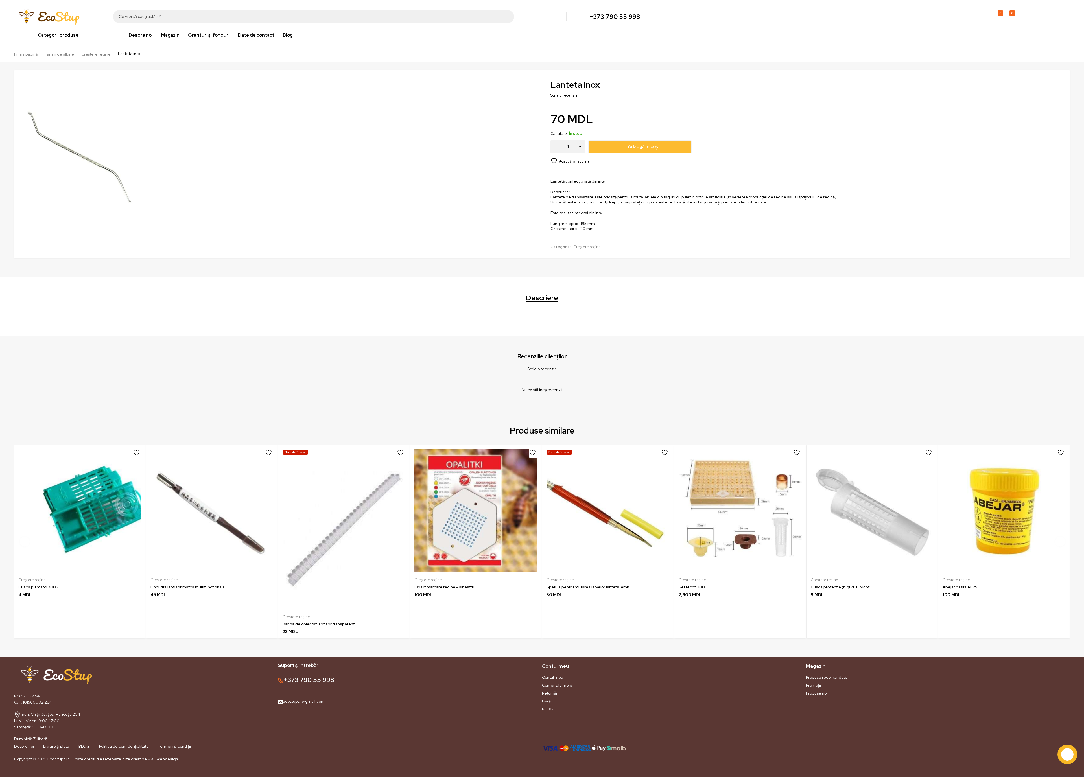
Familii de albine (59, 54)
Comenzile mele (557, 685)
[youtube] (37, 772)
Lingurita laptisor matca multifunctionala (187, 587)
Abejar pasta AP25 (960, 587)
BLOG (547, 709)
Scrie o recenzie (564, 95)
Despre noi (24, 746)
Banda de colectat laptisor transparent (319, 624)
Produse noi (816, 693)
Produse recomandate (826, 677)
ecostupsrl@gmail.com (304, 701)
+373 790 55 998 (614, 16)
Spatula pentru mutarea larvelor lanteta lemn (588, 587)
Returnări (550, 693)
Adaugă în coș (643, 147)
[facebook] (14, 772)
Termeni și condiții (174, 746)
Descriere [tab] (542, 298)
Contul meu (552, 677)
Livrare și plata (56, 746)
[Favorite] (570, 160)
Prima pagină (26, 54)
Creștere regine (96, 54)
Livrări (547, 701)
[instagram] (25, 772)
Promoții (813, 685)
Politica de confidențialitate (124, 746)
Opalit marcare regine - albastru (444, 587)
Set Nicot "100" (692, 587)
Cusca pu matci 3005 (38, 587)
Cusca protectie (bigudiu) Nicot (840, 587)
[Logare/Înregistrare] (985, 16)
